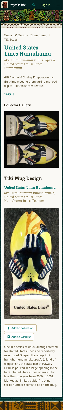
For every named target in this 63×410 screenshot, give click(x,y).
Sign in (45, 5)
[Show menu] (58, 4)
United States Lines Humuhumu (27, 50)
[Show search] (33, 4)
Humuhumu (39, 35)
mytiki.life (18, 5)
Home (8, 35)
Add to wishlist (21, 337)
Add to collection (22, 328)
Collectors (22, 35)
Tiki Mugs (10, 39)
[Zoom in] (31, 125)
